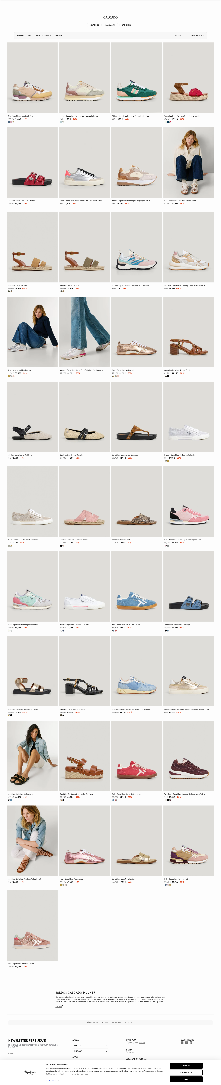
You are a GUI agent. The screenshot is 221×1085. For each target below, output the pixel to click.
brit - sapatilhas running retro (20, 116)
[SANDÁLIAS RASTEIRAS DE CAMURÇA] (166, 630)
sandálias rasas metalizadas (123, 879)
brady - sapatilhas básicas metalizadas (179, 455)
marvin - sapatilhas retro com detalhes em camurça (81, 370)
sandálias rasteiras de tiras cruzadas (23, 709)
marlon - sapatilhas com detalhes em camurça (131, 709)
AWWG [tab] (75, 1057)
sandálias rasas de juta (17, 285)
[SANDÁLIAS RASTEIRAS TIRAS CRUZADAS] (61, 546)
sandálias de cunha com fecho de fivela (76, 794)
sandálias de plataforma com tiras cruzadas (182, 116)
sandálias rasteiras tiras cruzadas (74, 540)
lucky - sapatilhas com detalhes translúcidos (130, 285)
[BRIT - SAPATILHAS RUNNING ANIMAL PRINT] (9, 630)
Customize (184, 1072)
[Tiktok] (191, 1042)
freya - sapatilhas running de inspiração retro (79, 116)
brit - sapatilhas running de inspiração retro (182, 540)
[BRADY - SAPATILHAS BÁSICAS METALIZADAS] (168, 461)
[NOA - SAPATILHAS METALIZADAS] (9, 376)
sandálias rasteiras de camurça (125, 455)
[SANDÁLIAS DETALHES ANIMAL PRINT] (168, 376)
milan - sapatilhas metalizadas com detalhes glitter (81, 201)
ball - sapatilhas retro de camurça (126, 625)
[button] (197, 35)
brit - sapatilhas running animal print (23, 625)
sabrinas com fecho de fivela (20, 455)
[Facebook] (186, 1042)
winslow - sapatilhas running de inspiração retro (184, 285)
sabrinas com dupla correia (71, 455)
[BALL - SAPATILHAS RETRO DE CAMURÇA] (116, 630)
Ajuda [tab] (76, 1040)
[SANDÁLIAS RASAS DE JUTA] (9, 291)
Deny (186, 1079)
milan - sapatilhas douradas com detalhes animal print (186, 709)
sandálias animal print (121, 540)
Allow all (186, 1066)
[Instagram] (182, 1042)
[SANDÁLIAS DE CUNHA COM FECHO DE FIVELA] (63, 800)
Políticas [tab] (77, 1051)
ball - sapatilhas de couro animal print (180, 201)
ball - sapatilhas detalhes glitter (21, 964)
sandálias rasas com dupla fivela (21, 201)
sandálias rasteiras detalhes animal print (24, 879)
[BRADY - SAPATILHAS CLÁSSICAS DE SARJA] (63, 630)
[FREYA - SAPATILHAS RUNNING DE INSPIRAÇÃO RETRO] (61, 122)
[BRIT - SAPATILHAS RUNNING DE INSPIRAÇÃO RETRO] (168, 546)
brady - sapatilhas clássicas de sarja (74, 625)
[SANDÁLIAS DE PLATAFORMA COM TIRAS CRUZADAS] (166, 122)
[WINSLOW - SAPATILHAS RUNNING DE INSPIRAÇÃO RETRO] (166, 800)
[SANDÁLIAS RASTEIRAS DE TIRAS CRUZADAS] (11, 715)
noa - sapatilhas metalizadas (19, 370)
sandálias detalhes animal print (177, 370)
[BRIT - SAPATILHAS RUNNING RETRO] (9, 122)
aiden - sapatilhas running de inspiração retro (131, 116)
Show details (51, 1080)
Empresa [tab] (77, 1046)
